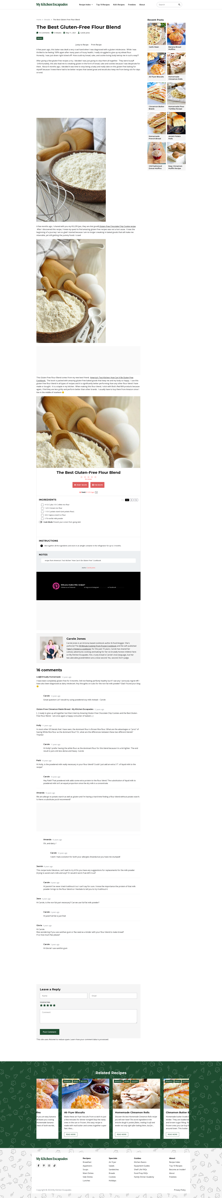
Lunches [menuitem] (86, 1180)
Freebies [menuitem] (132, 4)
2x (131, 500)
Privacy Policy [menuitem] (180, 1190)
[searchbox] (169, 4)
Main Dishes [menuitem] (88, 1173)
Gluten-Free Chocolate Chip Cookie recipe (117, 226)
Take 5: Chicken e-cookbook (78, 649)
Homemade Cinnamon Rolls (132, 1112)
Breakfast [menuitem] (87, 1162)
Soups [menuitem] (85, 1169)
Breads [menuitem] (112, 1173)
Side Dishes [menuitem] (88, 1177)
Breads (47, 19)
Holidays (135, 1081)
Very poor (41, 1005)
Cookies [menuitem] (112, 1177)
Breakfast (67, 1081)
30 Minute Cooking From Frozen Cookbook (97, 646)
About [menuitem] (142, 4)
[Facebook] (38, 1165)
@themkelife (80, 587)
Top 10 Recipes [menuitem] (103, 4)
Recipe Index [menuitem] (85, 4)
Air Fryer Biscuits (74, 1112)
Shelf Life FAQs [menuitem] (140, 1169)
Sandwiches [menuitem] (114, 1169)
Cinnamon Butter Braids (180, 1112)
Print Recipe (96, 44)
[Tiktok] (54, 1165)
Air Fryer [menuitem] (112, 1162)
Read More (71, 1134)
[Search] (179, 4)
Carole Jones (85, 33)
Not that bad (44, 1005)
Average (47, 1005)
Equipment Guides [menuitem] (142, 1166)
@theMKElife (120, 587)
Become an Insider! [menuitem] (177, 1169)
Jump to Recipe (82, 44)
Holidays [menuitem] (112, 1180)
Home (38, 19)
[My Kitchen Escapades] (52, 4)
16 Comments (44, 33)
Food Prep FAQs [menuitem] (141, 1173)
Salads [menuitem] (111, 1166)
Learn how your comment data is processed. (89, 1039)
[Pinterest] (44, 1165)
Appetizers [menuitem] (87, 1166)
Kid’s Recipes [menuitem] (119, 4)
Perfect (54, 1005)
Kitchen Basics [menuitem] (140, 1162)
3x (136, 500)
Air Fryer (84, 1081)
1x (127, 500)
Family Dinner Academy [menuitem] (144, 1177)
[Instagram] (49, 1165)
